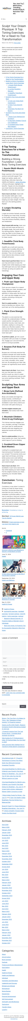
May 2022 (5, 927)
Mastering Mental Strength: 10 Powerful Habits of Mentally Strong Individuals (13, 621)
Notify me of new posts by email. (13, 683)
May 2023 (5, 906)
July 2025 (5, 840)
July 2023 (5, 901)
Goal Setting (6, 967)
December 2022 (7, 919)
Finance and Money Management (12, 965)
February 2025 (6, 853)
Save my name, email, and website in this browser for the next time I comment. (14, 671)
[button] (26, 19)
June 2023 (5, 903)
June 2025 (5, 843)
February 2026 (6, 830)
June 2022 (5, 924)
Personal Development (9, 996)
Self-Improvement (7, 999)
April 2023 (5, 909)
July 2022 (5, 922)
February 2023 (6, 914)
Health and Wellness (8, 580)
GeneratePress (14, 1018)
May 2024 (5, 874)
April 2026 (5, 824)
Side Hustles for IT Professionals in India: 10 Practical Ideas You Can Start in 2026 (13, 740)
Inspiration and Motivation (10, 980)
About (4, 954)
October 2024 (6, 861)
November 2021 (7, 940)
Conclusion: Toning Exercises (15, 128)
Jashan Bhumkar (20, 182)
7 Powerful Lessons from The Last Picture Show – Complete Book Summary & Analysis (12, 733)
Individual (5, 978)
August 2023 (6, 898)
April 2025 (5, 848)
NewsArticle (5, 994)
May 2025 (5, 845)
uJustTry (4, 1009)
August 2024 (6, 867)
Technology (5, 1004)
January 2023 (6, 917)
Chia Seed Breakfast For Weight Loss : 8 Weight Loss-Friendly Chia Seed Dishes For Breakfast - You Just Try (14, 771)
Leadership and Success (9, 983)
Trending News (6, 1007)
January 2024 (6, 885)
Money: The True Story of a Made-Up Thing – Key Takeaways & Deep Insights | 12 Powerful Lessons (13, 720)
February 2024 (6, 882)
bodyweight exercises (11, 611)
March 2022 (5, 930)
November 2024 (7, 859)
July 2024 (5, 869)
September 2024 (7, 864)
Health (4, 556)
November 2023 (7, 890)
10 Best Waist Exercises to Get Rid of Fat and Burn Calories (13, 574)
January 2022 (6, 935)
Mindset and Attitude (8, 986)
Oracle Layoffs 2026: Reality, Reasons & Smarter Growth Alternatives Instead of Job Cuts (14, 727)
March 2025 (5, 851)
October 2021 (6, 943)
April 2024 (5, 877)
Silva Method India (7, 758)
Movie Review (6, 991)
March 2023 (5, 911)
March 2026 (5, 827)
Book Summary (6, 959)
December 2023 (7, 888)
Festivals (4, 962)
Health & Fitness (7, 604)
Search (4, 704)
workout (20, 616)
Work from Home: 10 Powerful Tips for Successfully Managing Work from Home (14, 628)
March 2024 (5, 880)
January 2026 (6, 832)
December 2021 (7, 938)
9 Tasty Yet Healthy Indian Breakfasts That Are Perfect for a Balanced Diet (13, 800)
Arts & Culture (6, 957)
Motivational (6, 988)
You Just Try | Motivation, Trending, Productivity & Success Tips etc (18, 8)
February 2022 (6, 932)
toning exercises (12, 616)
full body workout (14, 614)
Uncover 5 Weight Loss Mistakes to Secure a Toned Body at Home (13, 550)
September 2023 (7, 895)
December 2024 (7, 856)
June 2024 (5, 872)
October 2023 (6, 893)
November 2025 (7, 835)
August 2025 (6, 838)
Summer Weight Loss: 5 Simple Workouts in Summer (11, 598)
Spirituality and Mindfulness (10, 1002)
